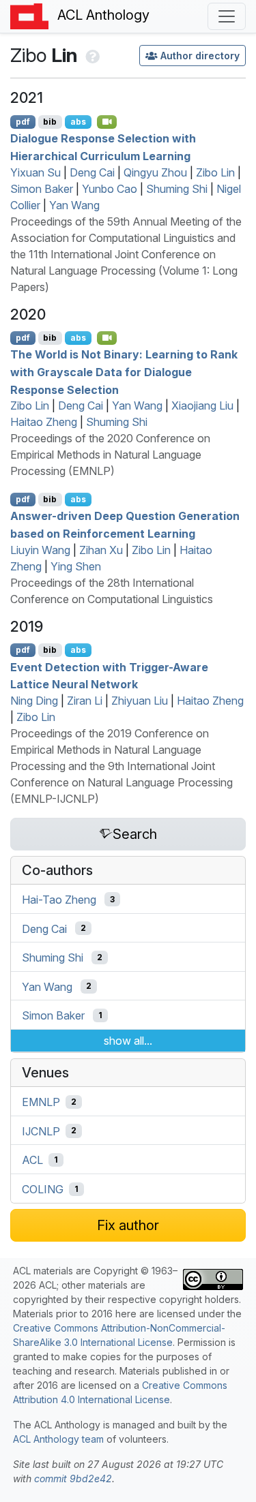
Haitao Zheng (43, 422)
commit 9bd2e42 (73, 1478)
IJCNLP (41, 1130)
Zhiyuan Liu (139, 700)
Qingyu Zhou (155, 172)
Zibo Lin (215, 172)
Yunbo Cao (109, 189)
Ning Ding (34, 700)
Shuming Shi (177, 189)
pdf (23, 122)
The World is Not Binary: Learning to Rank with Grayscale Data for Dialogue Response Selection (124, 372)
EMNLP (41, 1102)
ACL (32, 1160)
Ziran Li (84, 700)
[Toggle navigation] (227, 16)
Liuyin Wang (40, 550)
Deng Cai (92, 172)
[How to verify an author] (91, 55)
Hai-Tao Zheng (59, 899)
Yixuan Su (35, 172)
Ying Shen (76, 566)
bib (50, 122)
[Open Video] (107, 122)
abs (78, 122)
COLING (42, 1189)
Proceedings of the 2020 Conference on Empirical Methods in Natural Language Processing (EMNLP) (110, 454)
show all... (128, 1040)
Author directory (200, 55)
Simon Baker (41, 189)
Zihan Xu (101, 550)
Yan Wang (74, 205)
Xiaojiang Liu (202, 405)
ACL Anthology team (58, 1439)
